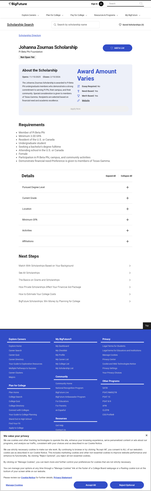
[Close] (146, 435)
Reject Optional (127, 485)
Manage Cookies (14, 485)
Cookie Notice (28, 477)
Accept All (91, 485)
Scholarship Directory (30, 35)
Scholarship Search (20, 24)
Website (86, 100)
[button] (75, 187)
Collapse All (126, 176)
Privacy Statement (63, 477)
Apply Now (75, 109)
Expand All (111, 176)
